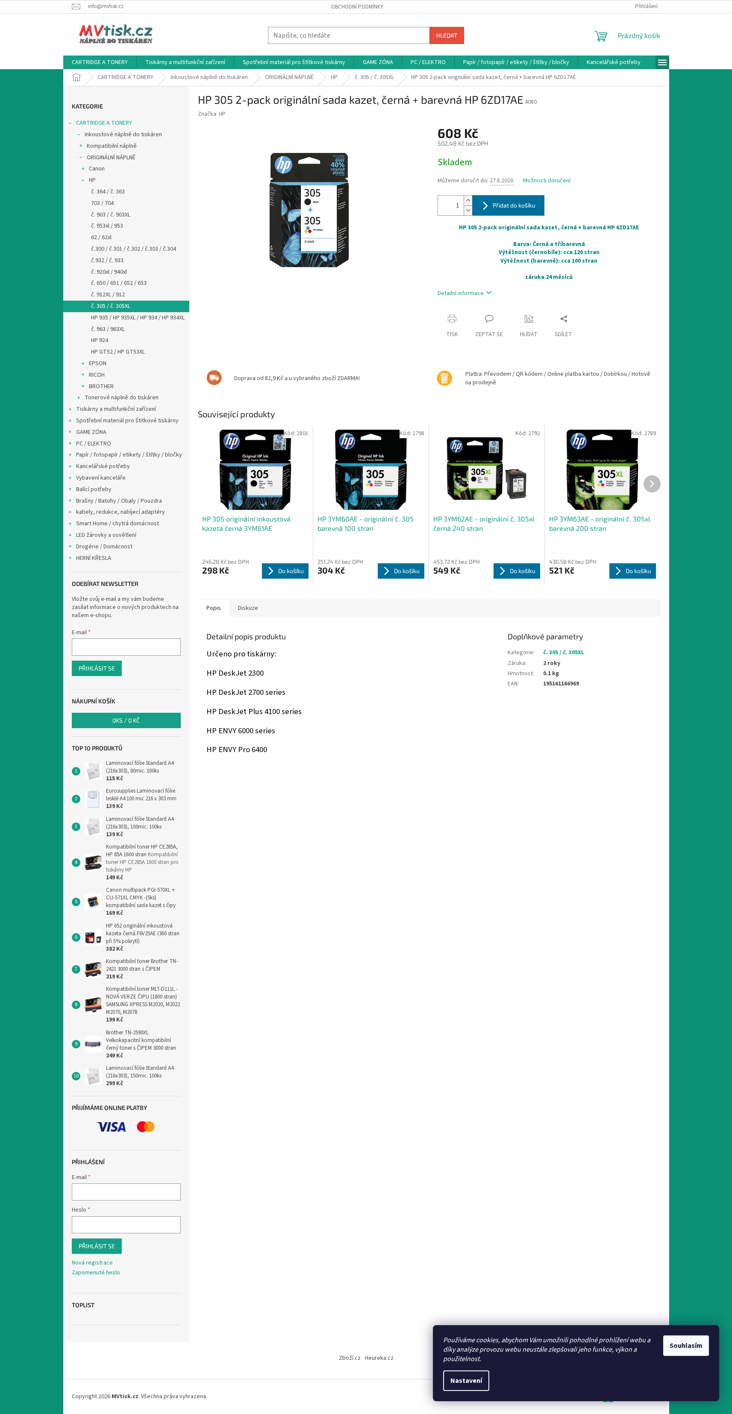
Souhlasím (686, 1345)
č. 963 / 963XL (108, 329)
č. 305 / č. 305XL (110, 306)
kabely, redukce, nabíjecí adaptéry (120, 512)
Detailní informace (461, 293)
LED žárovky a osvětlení (106, 535)
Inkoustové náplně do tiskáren (123, 134)
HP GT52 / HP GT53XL (118, 352)
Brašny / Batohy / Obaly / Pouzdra (119, 501)
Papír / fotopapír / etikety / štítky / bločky (129, 455)
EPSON (97, 363)
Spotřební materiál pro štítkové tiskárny (127, 420)
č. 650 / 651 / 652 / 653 (119, 283)
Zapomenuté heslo (96, 1273)
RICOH (97, 375)
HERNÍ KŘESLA (93, 558)
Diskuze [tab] (248, 608)
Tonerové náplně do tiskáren (122, 397)
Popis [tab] (213, 608)
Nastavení (466, 1380)
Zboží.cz (350, 1358)
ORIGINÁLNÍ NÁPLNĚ (111, 157)
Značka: (212, 114)
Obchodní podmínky (357, 7)
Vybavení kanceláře (101, 478)
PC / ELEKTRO (93, 443)
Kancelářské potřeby (103, 466)
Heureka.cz (379, 1358)
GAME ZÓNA (91, 432)
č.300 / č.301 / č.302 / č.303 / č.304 (133, 249)
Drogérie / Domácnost (104, 546)
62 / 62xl (101, 237)
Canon (97, 168)
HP (92, 180)
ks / (126, 720)
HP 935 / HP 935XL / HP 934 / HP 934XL (138, 317)
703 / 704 (102, 203)
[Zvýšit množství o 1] (468, 200)
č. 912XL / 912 (108, 294)
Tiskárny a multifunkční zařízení (116, 409)
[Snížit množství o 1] (468, 210)
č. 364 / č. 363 (108, 191)
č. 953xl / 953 (107, 226)
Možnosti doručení (546, 181)
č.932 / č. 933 (107, 260)
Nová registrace (92, 1263)
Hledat (446, 35)
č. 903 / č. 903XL (110, 215)
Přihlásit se (97, 668)
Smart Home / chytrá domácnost (117, 523)
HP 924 (99, 340)
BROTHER (101, 386)
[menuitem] (99, 62)
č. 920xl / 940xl (109, 272)
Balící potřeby (94, 489)
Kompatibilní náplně (112, 146)
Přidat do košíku (514, 205)
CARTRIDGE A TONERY (104, 123)
